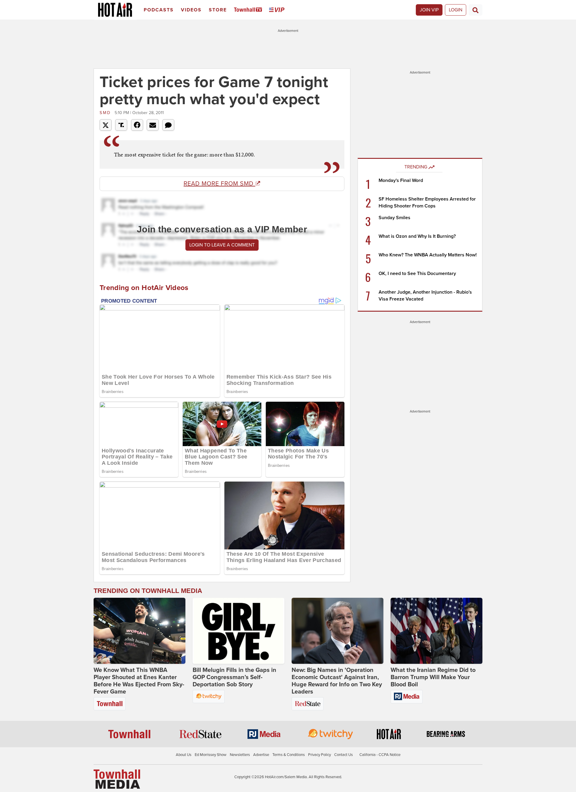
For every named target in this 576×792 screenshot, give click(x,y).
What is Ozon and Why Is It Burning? (417, 236)
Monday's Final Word (401, 180)
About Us (183, 754)
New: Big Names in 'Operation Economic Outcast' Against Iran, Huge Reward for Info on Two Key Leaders (337, 681)
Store (218, 10)
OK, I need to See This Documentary (417, 274)
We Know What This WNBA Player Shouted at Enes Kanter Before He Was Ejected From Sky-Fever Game (139, 681)
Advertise (261, 754)
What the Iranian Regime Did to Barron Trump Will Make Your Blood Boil (433, 677)
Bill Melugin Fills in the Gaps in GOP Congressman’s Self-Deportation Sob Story (234, 677)
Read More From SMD (219, 183)
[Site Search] (475, 10)
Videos (191, 10)
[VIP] (278, 10)
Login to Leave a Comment (222, 245)
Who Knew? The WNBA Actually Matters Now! (428, 255)
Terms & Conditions (288, 754)
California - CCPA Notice (379, 754)
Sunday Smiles (394, 218)
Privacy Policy (319, 754)
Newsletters (240, 754)
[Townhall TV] (249, 10)
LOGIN (455, 10)
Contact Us (343, 754)
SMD (106, 112)
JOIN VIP (429, 10)
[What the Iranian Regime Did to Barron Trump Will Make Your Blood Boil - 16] (436, 631)
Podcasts (159, 10)
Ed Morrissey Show (210, 754)
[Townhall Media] (117, 778)
